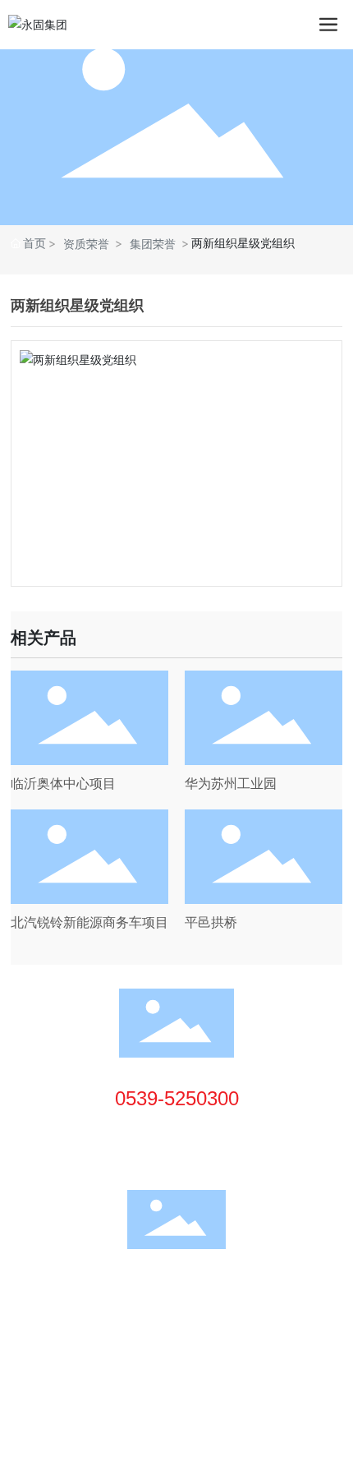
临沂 (128, 1352)
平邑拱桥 (211, 922)
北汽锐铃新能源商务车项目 (89, 922)
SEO (162, 1352)
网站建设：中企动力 (62, 1352)
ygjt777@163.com (194, 1154)
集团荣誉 (153, 244)
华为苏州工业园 (231, 783)
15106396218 (182, 1130)
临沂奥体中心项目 (63, 783)
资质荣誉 (86, 244)
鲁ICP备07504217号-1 (74, 1332)
